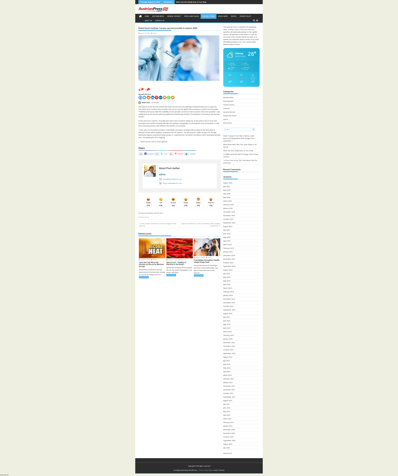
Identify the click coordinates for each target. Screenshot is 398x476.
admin (154, 33)
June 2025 (226, 234)
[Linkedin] (152, 97)
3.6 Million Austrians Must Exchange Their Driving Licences (198, 2)
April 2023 (227, 328)
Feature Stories (208, 16)
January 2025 (228, 252)
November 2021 (229, 390)
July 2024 (226, 273)
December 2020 (229, 430)
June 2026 (226, 190)
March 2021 (227, 419)
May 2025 (226, 237)
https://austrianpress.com (172, 183)
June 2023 (226, 321)
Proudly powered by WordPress (185, 470)
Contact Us (159, 21)
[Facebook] (140, 97)
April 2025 (227, 241)
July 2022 (226, 361)
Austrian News (158, 16)
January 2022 (228, 382)
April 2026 (227, 197)
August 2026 (227, 183)
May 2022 (226, 368)
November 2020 (229, 433)
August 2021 (227, 400)
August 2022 (227, 357)
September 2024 (229, 266)
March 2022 (227, 375)
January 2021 (228, 426)
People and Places (191, 16)
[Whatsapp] (168, 97)
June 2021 (226, 408)
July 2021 (226, 404)
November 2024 (229, 259)
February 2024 (228, 292)
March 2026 (227, 201)
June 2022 (226, 364)
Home (147, 16)
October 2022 (228, 350)
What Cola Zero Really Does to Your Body (238, 151)
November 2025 (229, 215)
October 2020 (228, 437)
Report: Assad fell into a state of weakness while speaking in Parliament (200, 225)
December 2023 (229, 299)
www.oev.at (227, 453)
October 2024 (228, 263)
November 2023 (229, 303)
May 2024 (226, 281)
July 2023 (226, 317)
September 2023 (229, 310)
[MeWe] (160, 97)
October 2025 (228, 219)
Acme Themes (219, 470)
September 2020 (229, 440)
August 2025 (227, 226)
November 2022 (229, 346)
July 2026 (226, 186)
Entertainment (228, 101)
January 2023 (228, 339)
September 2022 (229, 353)
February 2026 (228, 205)
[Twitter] (144, 97)
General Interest (174, 16)
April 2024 (227, 284)
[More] (173, 97)
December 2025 (229, 212)
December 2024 (229, 255)
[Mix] (164, 97)
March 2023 (227, 332)
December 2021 (229, 386)
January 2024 (228, 295)
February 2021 (228, 422)
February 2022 (228, 379)
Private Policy (245, 16)
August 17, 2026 (172, 260)
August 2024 (227, 270)
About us (148, 21)
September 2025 (229, 223)
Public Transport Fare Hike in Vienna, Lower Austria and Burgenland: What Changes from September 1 (239, 138)
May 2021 (226, 411)
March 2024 (227, 288)
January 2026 (228, 208)
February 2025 (228, 248)
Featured (226, 108)
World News (223, 16)
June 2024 (226, 277)
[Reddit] (148, 97)
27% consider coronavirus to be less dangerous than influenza (157, 225)
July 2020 (226, 448)
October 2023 (228, 306)
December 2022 (229, 342)
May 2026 (226, 194)
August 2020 (227, 444)
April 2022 (227, 371)
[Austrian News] (140, 16)
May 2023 (226, 324)
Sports (234, 16)
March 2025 (227, 244)
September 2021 (229, 397)
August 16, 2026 (200, 257)
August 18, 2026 (145, 260)
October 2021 (228, 393)
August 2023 (227, 313)
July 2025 (226, 230)
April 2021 (227, 415)
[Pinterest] (156, 97)
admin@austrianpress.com (172, 179)
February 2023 (228, 335)
